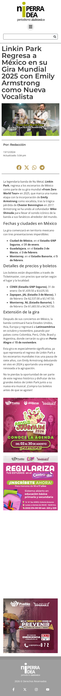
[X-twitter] (25, 689)
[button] (19, 167)
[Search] (55, 36)
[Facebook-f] (13, 689)
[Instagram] (36, 689)
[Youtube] (47, 689)
